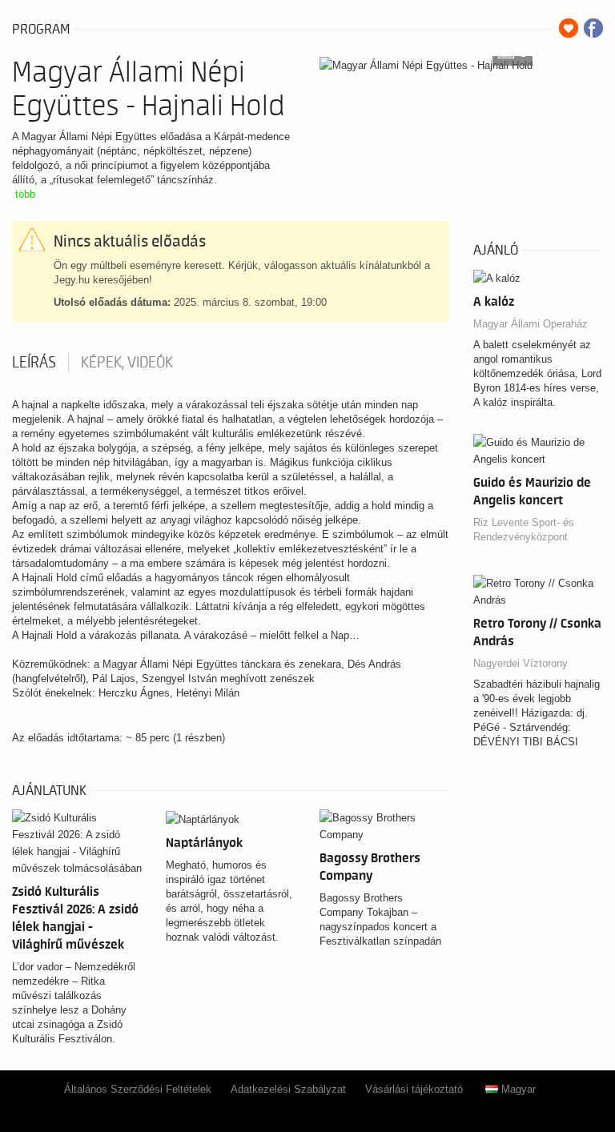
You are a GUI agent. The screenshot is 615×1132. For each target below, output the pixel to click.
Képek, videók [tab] (127, 362)
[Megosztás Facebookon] (593, 28)
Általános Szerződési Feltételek (137, 1089)
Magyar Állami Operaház (530, 324)
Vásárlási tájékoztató (414, 1089)
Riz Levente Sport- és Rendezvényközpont (523, 529)
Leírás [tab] (34, 362)
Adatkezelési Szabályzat (288, 1089)
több (25, 194)
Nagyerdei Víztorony (520, 663)
